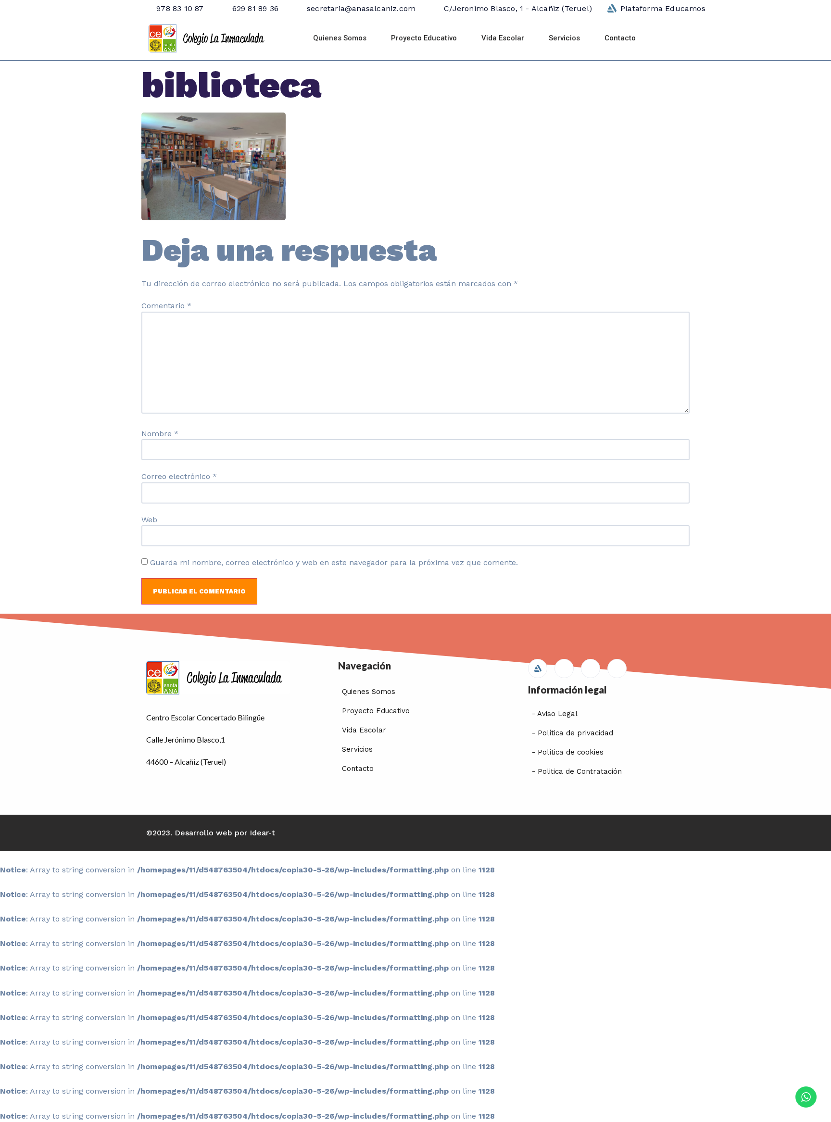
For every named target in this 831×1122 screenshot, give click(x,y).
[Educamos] (537, 668)
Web (149, 520)
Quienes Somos (339, 38)
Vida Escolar (502, 38)
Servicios (564, 38)
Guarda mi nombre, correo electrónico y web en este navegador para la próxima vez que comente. (334, 563)
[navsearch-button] (672, 38)
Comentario (166, 306)
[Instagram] (617, 668)
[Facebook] (564, 668)
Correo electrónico (179, 476)
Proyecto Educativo (424, 38)
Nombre (159, 434)
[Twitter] (590, 668)
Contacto (620, 38)
